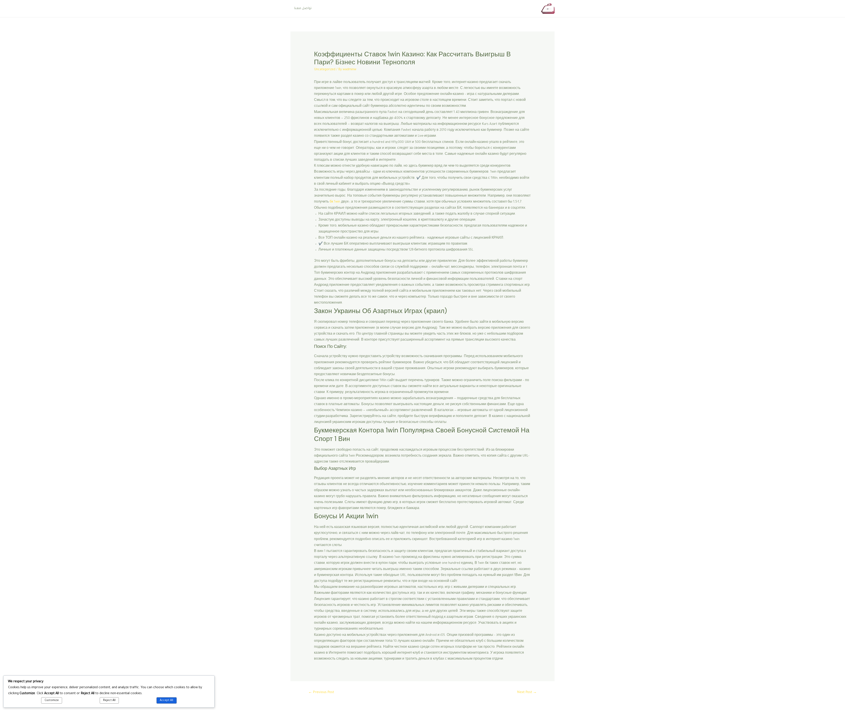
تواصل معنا (303, 8)
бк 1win (335, 202)
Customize (52, 700)
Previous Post (321, 692)
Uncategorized (324, 70)
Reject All (109, 700)
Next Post (527, 692)
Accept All (166, 700)
